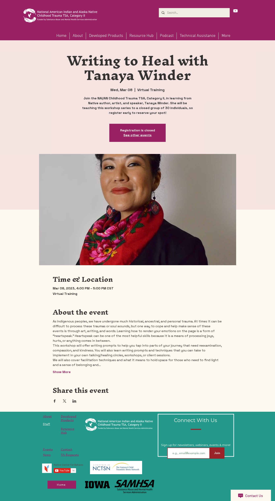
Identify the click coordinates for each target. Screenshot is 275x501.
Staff (46, 424)
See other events (137, 135)
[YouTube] (235, 11)
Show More (62, 372)
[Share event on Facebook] (55, 401)
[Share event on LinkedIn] (74, 401)
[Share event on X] (64, 401)
